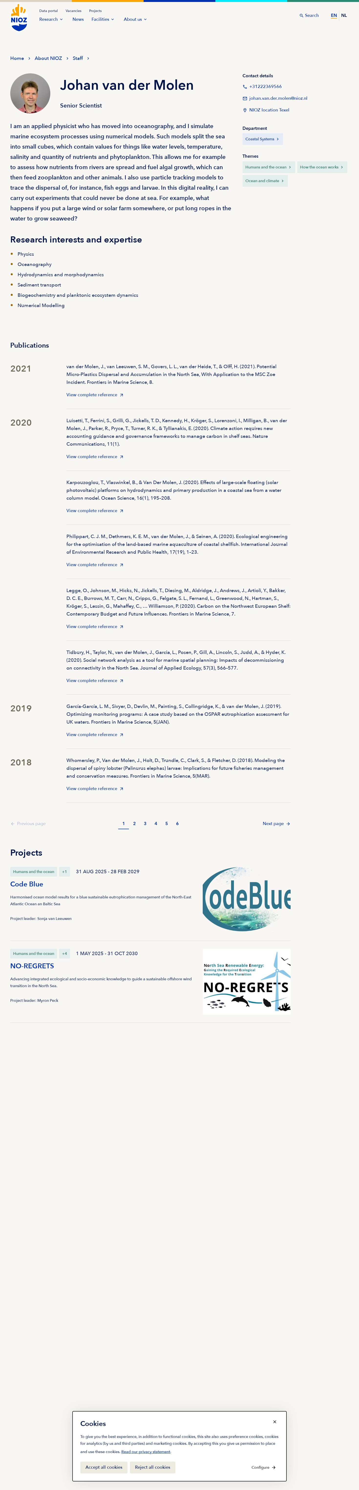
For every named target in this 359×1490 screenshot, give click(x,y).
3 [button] (145, 824)
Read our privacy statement (145, 1453)
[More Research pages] (61, 19)
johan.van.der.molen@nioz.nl (275, 99)
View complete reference (91, 396)
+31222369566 (262, 88)
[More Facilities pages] (112, 19)
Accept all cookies (103, 1467)
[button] (277, 823)
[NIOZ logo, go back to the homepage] (16, 12)
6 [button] (177, 824)
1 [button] (123, 824)
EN (334, 15)
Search (312, 15)
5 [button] (166, 824)
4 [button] (156, 824)
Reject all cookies (152, 1467)
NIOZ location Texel (269, 110)
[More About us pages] (145, 19)
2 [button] (134, 824)
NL (344, 15)
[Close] (275, 1421)
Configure (260, 1467)
